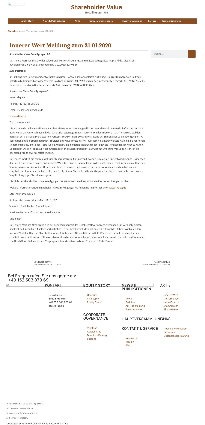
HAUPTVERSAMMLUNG (142, 319)
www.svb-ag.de (17, 116)
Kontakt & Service (171, 21)
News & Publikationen (54, 21)
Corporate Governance (101, 21)
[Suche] (192, 54)
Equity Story (27, 21)
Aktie (77, 21)
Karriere (152, 21)
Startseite (12, 31)
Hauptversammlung (132, 21)
